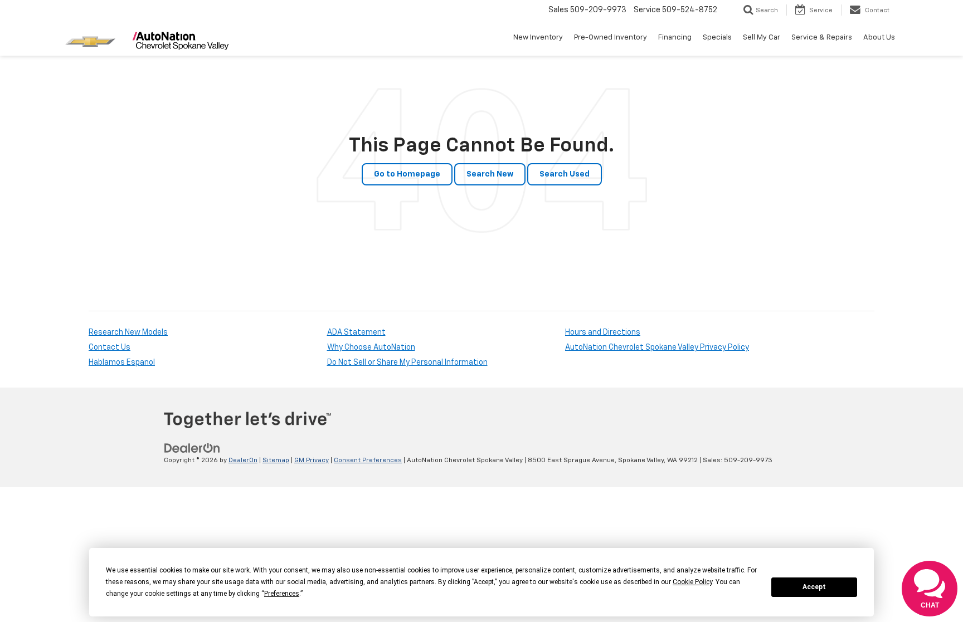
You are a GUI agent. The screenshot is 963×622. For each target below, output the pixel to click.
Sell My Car (761, 37)
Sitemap (275, 460)
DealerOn (242, 460)
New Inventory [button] (538, 37)
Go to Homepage (407, 174)
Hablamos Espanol (122, 362)
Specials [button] (717, 37)
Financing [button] (675, 37)
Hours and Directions (602, 332)
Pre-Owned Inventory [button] (610, 37)
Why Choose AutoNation (371, 347)
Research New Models (128, 332)
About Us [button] (879, 37)
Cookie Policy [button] (692, 582)
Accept (814, 587)
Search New (489, 174)
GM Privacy (311, 460)
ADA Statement (356, 332)
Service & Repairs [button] (821, 37)
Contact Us (109, 347)
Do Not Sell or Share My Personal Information (407, 362)
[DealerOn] (192, 448)
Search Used (564, 174)
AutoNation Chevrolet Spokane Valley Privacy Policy (657, 347)
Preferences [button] (281, 593)
